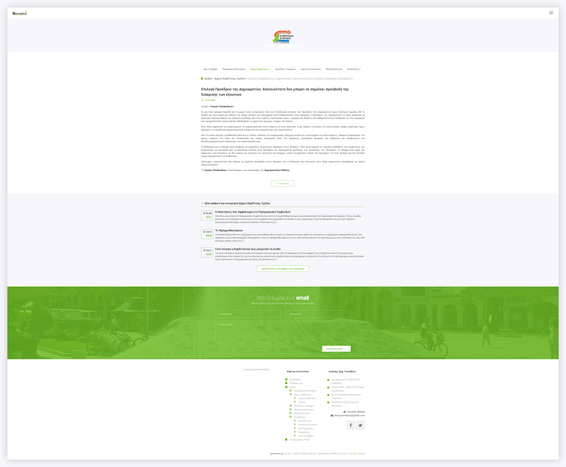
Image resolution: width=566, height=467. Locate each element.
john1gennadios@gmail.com (349, 415)
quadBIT (354, 453)
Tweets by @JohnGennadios (256, 369)
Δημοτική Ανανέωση (311, 69)
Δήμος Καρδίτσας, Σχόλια (229, 78)
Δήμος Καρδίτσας (307, 398)
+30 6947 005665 (355, 412)
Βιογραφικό (295, 379)
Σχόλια (301, 402)
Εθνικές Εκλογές (334, 69)
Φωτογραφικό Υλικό (300, 440)
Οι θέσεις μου (296, 383)
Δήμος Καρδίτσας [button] (259, 69)
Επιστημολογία (305, 428)
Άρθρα (208, 78)
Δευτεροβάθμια (306, 436)
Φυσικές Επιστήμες (307, 424)
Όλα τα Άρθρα (210, 69)
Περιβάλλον (304, 432)
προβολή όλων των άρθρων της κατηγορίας (283, 268)
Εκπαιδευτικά (304, 421)
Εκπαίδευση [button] (353, 69)
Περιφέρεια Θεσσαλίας (234, 69)
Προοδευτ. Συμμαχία (285, 69)
